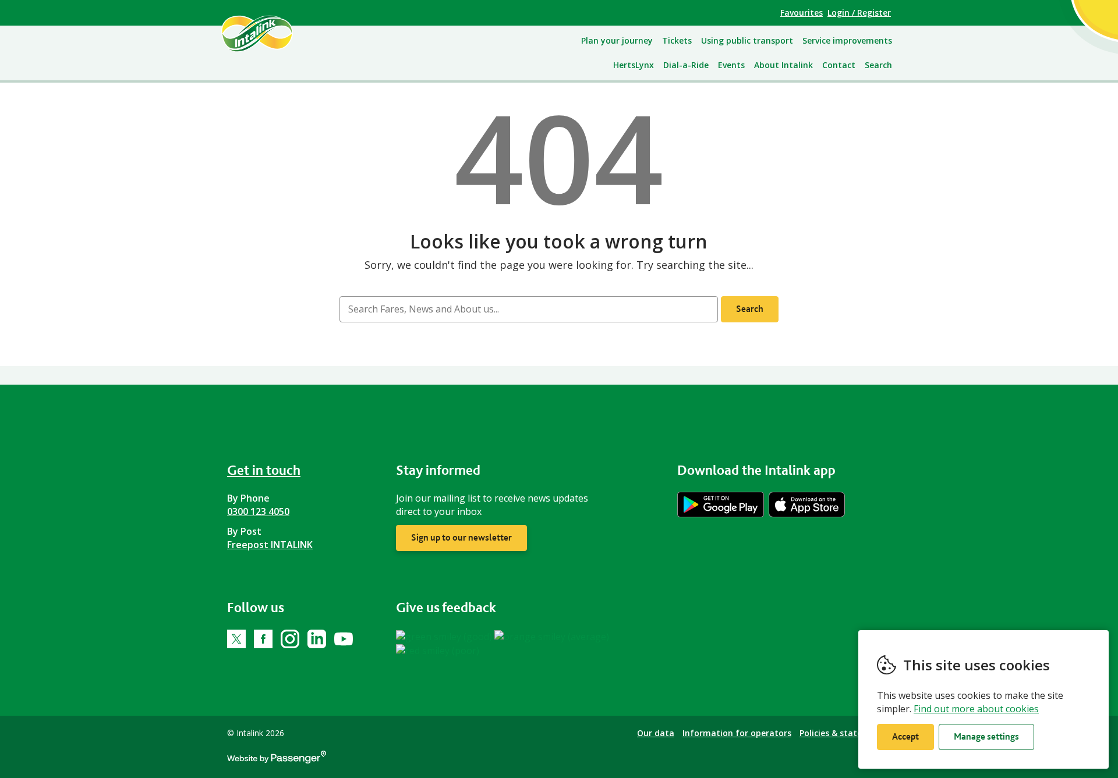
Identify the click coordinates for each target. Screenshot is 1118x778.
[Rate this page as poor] (437, 650)
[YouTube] (343, 639)
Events (731, 64)
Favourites (801, 12)
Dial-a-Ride (686, 64)
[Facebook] (263, 639)
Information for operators (736, 732)
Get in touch (263, 469)
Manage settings (986, 736)
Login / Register (859, 12)
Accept (905, 736)
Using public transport (747, 40)
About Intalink (783, 64)
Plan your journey (617, 40)
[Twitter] (236, 639)
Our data (655, 732)
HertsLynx (633, 64)
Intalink (270, 33)
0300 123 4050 (258, 511)
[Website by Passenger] (276, 760)
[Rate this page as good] (445, 636)
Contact (838, 64)
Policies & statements (843, 732)
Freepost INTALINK (270, 544)
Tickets (677, 40)
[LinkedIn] (316, 639)
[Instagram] (290, 639)
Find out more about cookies (976, 708)
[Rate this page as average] (551, 636)
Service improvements (847, 40)
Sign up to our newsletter (461, 537)
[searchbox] (528, 309)
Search (878, 64)
